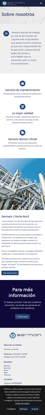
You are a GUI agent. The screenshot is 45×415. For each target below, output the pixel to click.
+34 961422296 (16, 383)
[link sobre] (22, 337)
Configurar (11, 409)
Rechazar (23, 409)
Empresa (7, 366)
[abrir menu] (41, 3)
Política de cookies (22, 403)
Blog (5, 373)
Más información (10, 273)
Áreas (6, 370)
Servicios (7, 368)
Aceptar (35, 409)
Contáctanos (22, 316)
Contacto (7, 375)
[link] (13, 3)
